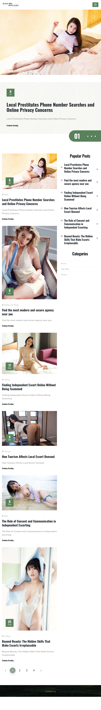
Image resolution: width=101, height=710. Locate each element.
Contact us (50, 691)
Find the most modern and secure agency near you (28, 312)
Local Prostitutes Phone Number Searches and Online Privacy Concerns (50, 107)
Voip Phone (65, 269)
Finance (64, 274)
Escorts (63, 263)
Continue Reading (12, 125)
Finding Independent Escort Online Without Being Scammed (29, 386)
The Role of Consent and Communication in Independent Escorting (29, 523)
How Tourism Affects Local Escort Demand (28, 456)
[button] (87, 136)
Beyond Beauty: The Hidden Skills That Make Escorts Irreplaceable (26, 643)
